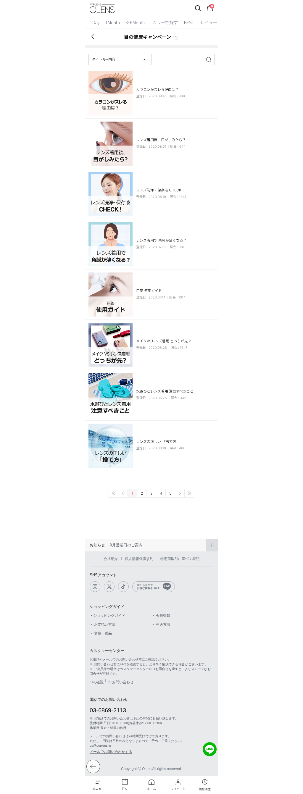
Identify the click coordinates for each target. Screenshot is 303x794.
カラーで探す (165, 22)
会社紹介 (111, 559)
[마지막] (189, 493)
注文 (125, 788)
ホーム (151, 788)
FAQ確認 (97, 682)
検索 (209, 59)
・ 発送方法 (161, 624)
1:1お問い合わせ (120, 682)
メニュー (98, 788)
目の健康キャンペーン (147, 36)
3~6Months (135, 22)
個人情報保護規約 (139, 559)
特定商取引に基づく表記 (179, 559)
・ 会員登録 (161, 616)
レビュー (208, 22)
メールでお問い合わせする (111, 752)
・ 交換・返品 (101, 633)
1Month (112, 22)
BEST (189, 22)
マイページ (178, 788)
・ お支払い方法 (102, 624)
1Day (94, 22)
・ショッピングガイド (107, 616)
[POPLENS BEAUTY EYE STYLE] (102, 8)
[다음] (180, 493)
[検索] (198, 8)
